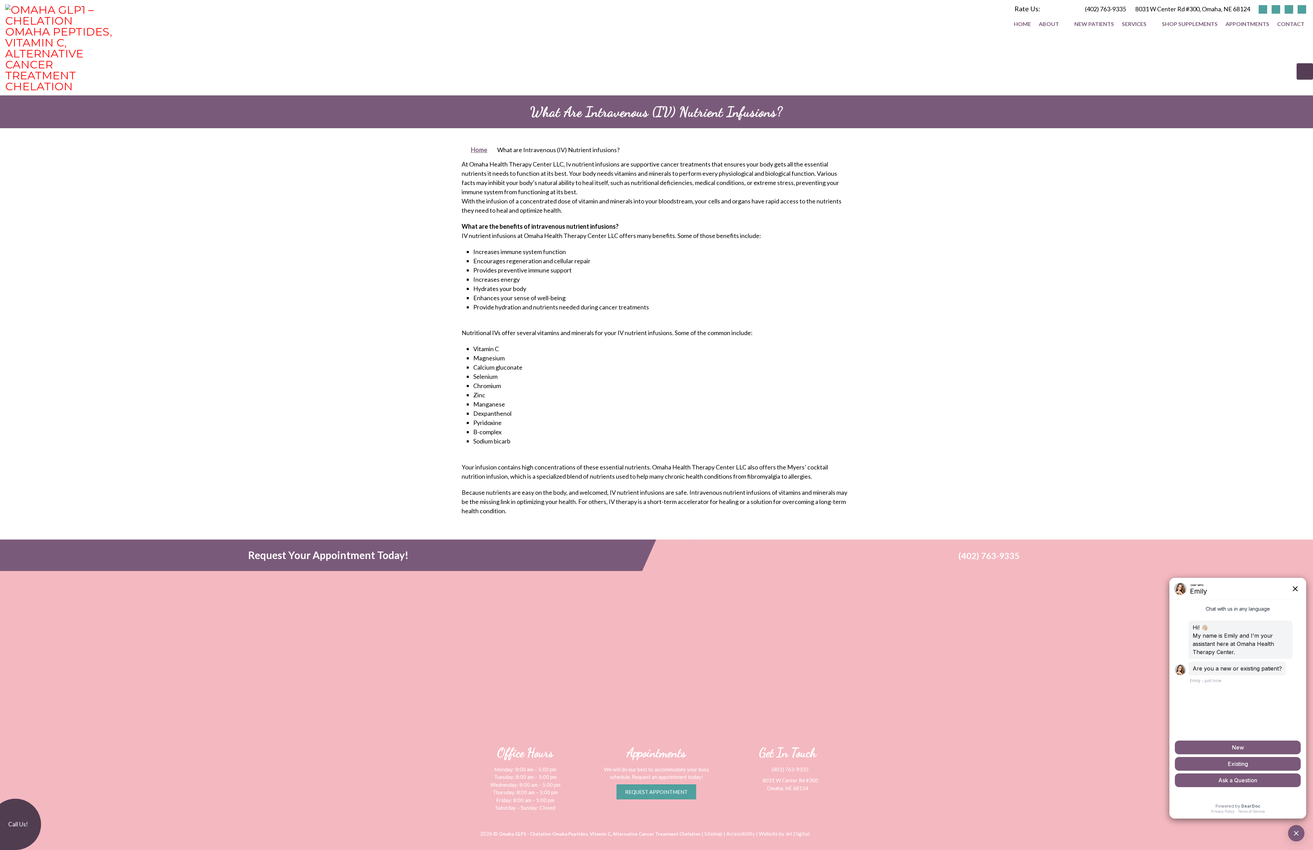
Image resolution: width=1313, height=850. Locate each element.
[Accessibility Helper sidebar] (1305, 71)
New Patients (1094, 24)
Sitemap (713, 834)
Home (1022, 24)
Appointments (1247, 24)
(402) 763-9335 (1105, 9)
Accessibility (740, 834)
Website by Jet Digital (784, 834)
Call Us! (17, 824)
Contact (1290, 24)
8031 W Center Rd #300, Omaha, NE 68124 (1192, 9)
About (1049, 24)
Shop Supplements (1190, 24)
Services (1134, 24)
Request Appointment (656, 792)
